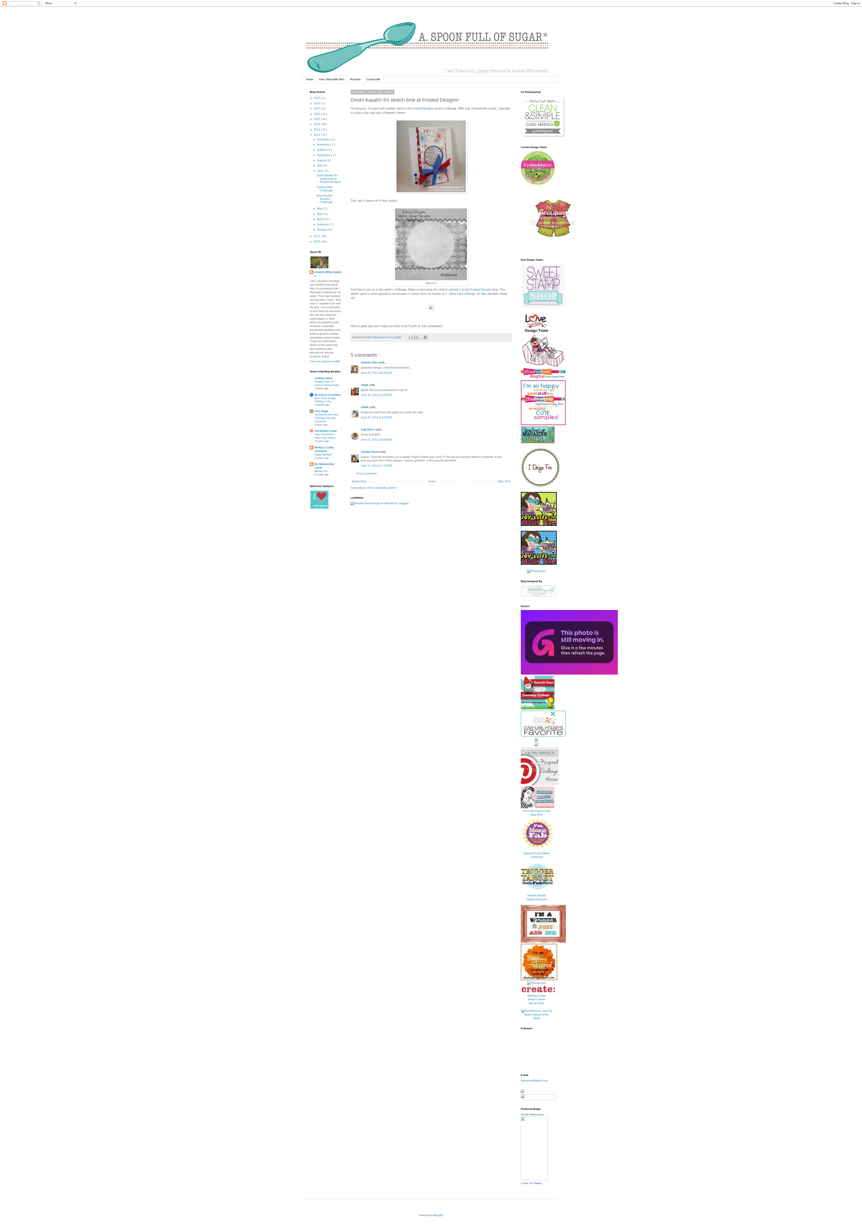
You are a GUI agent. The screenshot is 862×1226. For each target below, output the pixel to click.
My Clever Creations (327, 394)
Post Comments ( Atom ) (381, 488)
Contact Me (373, 79)
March (321, 219)
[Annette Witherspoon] (534, 1179)
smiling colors (323, 378)
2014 (317, 124)
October (322, 149)
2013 (317, 129)
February (323, 224)
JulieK (365, 407)
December (323, 139)
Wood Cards (536, 1003)
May (320, 208)
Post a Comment (366, 473)
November (323, 144)
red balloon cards (325, 431)
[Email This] (411, 337)
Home (309, 79)
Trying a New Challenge (325, 189)
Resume (355, 79)
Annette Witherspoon (532, 1114)
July (320, 165)
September (324, 155)
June (320, 171)
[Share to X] (420, 337)
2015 (317, 119)
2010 (317, 241)
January (322, 229)
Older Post (503, 481)
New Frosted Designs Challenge (325, 199)
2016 (317, 114)
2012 (317, 134)
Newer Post (359, 481)
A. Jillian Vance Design (460, 293)
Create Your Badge (531, 1183)
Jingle (365, 385)
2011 (317, 236)
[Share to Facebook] (425, 337)
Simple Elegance (536, 899)
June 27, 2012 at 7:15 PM (376, 465)
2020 (317, 98)
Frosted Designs (422, 108)
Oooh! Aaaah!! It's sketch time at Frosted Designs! (329, 179)
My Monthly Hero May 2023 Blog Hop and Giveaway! (326, 418)
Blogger (438, 1215)
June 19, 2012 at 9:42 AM (376, 372)
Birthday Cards (537, 995)
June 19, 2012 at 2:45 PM (376, 395)
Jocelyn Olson (370, 451)
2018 (317, 103)
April (320, 214)
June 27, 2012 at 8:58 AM (376, 439)
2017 (317, 108)
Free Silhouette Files (331, 79)
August (321, 160)
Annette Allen (370, 362)
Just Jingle (321, 411)
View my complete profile (325, 361)
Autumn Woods (536, 895)
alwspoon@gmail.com (534, 1080)
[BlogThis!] (415, 337)
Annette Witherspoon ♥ (327, 274)
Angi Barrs (368, 429)
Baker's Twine (536, 999)
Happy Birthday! (323, 454)
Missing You (321, 471)
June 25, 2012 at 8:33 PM (376, 417)
